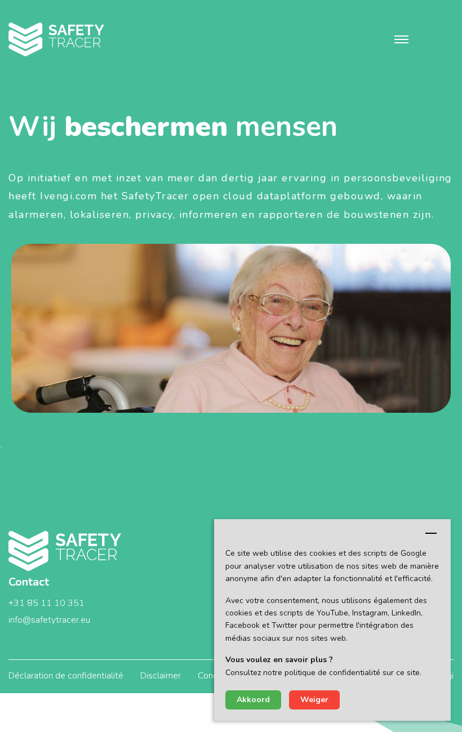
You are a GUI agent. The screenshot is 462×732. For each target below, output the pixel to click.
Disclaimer (160, 675)
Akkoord (253, 699)
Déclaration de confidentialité (65, 675)
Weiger (314, 699)
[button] (401, 39)
